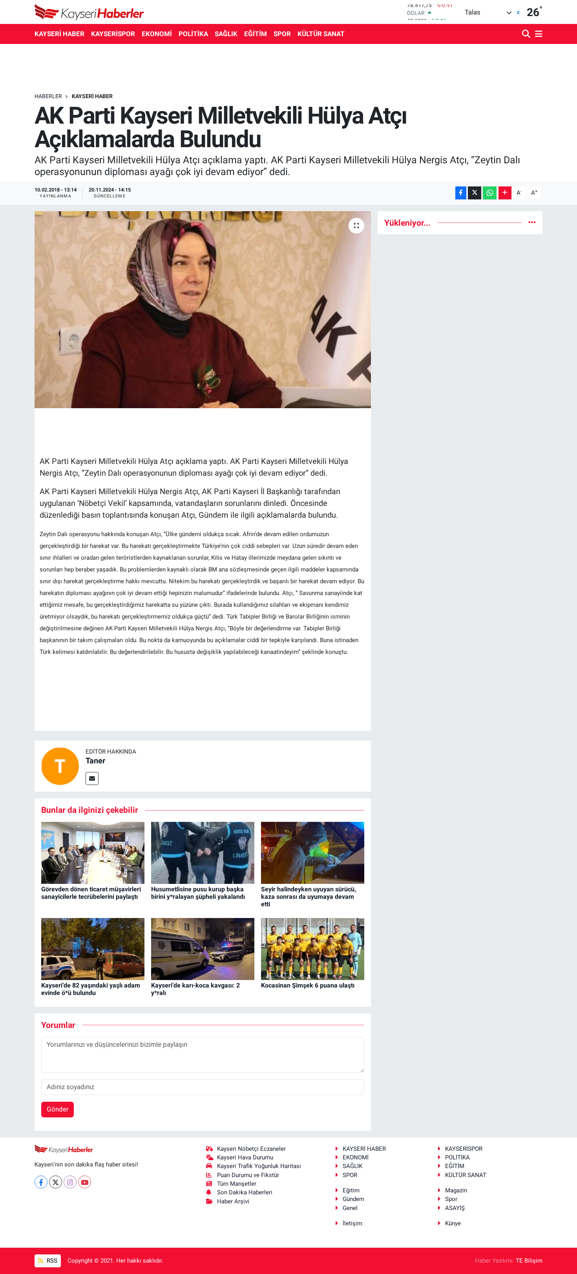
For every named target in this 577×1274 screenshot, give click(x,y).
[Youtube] (84, 1181)
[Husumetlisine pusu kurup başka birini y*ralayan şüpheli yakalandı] (202, 852)
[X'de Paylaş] (474, 192)
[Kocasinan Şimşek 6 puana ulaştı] (312, 949)
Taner (95, 760)
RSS (51, 1260)
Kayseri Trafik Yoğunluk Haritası (259, 1166)
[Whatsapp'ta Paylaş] (490, 192)
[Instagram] (70, 1181)
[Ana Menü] (537, 34)
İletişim (352, 1223)
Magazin (456, 1190)
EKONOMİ (157, 34)
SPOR (282, 34)
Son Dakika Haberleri (244, 1192)
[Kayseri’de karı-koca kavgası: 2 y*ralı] (202, 949)
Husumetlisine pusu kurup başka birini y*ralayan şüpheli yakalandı (198, 892)
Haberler (48, 96)
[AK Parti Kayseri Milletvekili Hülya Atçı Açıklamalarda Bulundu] (203, 309)
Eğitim (351, 1190)
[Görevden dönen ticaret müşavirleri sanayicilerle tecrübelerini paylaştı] (92, 852)
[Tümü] (532, 222)
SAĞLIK (226, 34)
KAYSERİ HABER (59, 34)
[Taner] (60, 766)
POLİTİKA (193, 34)
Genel (350, 1208)
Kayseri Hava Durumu (245, 1157)
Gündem (353, 1199)
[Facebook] (41, 1181)
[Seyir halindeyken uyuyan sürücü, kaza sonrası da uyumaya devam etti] (312, 852)
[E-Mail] (92, 778)
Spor (451, 1199)
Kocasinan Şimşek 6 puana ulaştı (307, 985)
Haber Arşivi (233, 1201)
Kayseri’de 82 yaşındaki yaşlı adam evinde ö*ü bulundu (90, 989)
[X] (55, 1181)
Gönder (58, 1109)
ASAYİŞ (455, 1208)
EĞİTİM (255, 34)
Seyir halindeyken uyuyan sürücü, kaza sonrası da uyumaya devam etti (308, 896)
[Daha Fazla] (504, 192)
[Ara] (527, 34)
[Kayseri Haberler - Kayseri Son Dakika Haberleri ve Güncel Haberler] (89, 12)
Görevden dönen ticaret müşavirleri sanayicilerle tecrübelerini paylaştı (91, 892)
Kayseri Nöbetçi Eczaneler (251, 1148)
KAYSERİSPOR (113, 34)
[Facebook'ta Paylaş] (460, 192)
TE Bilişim (529, 1260)
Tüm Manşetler (236, 1183)
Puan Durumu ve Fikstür (248, 1175)
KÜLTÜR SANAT (321, 34)
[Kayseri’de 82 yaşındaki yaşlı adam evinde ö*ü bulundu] (92, 949)
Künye (453, 1223)
